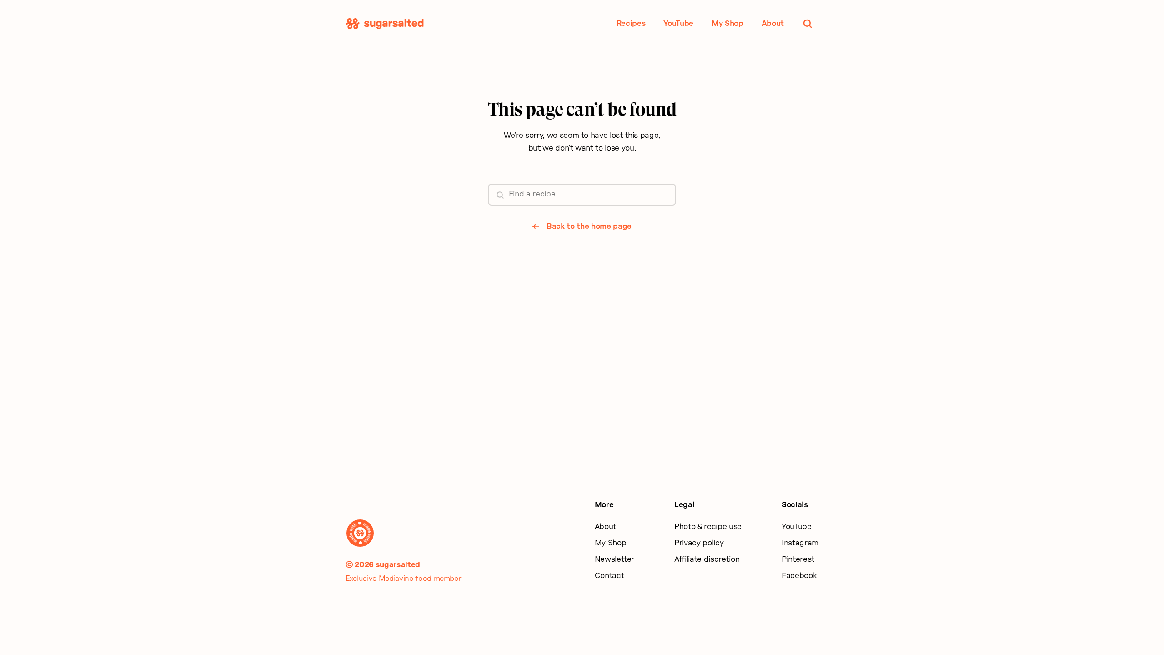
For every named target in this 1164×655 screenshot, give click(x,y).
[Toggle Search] (807, 24)
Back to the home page (589, 226)
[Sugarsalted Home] (385, 23)
